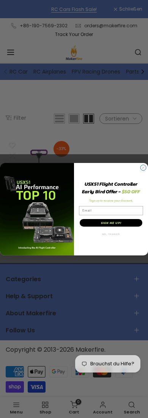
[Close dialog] (143, 168)
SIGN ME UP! (111, 223)
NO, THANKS (111, 234)
